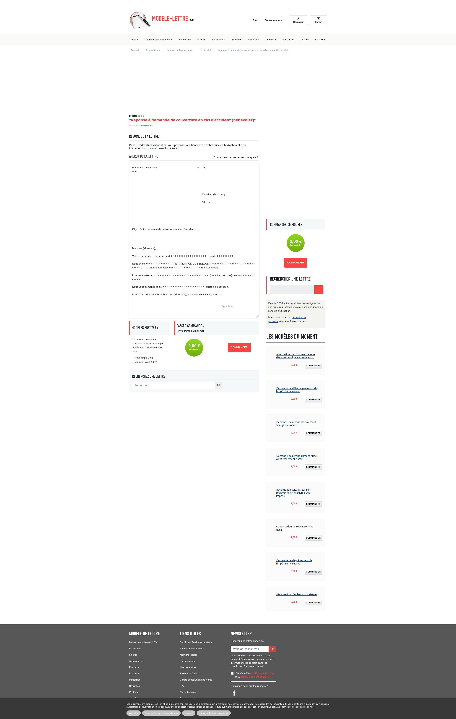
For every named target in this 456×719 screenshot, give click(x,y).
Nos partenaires (188, 667)
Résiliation (134, 686)
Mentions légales (188, 654)
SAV (255, 20)
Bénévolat (146, 125)
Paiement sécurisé (189, 673)
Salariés (133, 654)
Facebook (234, 693)
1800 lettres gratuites (289, 303)
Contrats (133, 692)
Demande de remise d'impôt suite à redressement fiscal (296, 457)
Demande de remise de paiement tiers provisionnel (296, 423)
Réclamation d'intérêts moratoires (296, 594)
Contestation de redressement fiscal (294, 528)
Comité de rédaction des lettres (196, 679)
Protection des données (192, 648)
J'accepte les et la (254, 674)
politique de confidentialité (255, 676)
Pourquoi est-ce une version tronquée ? (235, 157)
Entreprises (135, 648)
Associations (135, 661)
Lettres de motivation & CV (143, 642)
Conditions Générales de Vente (196, 642)
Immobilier (134, 679)
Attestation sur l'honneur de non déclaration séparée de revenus (295, 356)
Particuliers (135, 673)
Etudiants (134, 667)
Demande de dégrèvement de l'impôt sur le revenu (294, 562)
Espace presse (187, 661)
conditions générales (262, 672)
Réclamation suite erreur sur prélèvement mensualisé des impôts (293, 492)
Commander (239, 347)
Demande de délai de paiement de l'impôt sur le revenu (296, 390)
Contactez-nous (273, 20)
